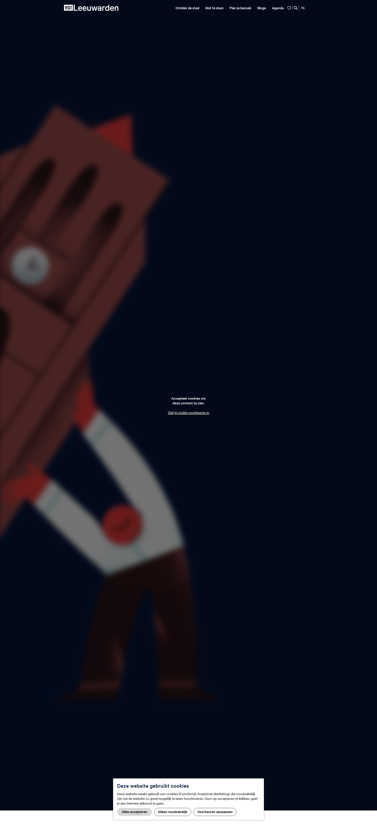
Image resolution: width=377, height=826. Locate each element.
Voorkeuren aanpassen (215, 811)
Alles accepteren (134, 811)
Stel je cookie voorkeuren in (188, 412)
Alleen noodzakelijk (173, 811)
